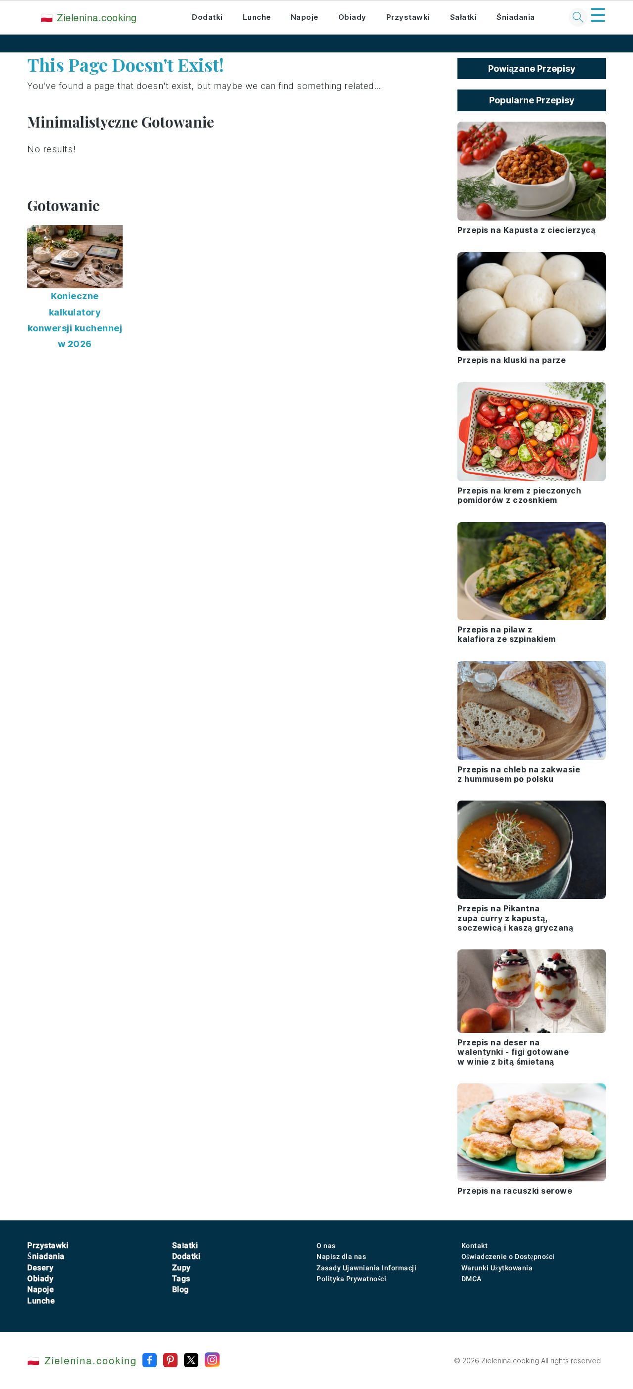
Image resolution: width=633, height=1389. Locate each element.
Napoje (304, 17)
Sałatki (463, 17)
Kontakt (474, 1246)
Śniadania (516, 17)
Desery (40, 1267)
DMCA (471, 1279)
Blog (180, 1289)
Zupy (181, 1267)
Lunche (257, 17)
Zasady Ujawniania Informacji (366, 1268)
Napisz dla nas (341, 1256)
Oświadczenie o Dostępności (508, 1256)
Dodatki (207, 17)
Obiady (352, 17)
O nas (326, 1246)
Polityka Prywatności (351, 1279)
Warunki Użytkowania (497, 1268)
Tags (181, 1278)
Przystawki (408, 17)
